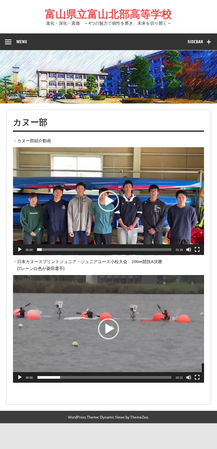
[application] (108, 201)
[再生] (19, 249)
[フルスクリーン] (197, 249)
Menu (21, 42)
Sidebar (195, 42)
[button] (108, 201)
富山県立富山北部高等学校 (108, 13)
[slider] (104, 249)
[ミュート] (188, 249)
